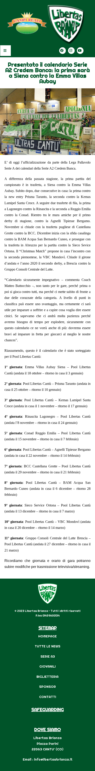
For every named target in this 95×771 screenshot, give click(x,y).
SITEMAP (47, 628)
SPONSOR (47, 686)
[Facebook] (62, 50)
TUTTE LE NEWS (47, 646)
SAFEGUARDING (47, 709)
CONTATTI (47, 697)
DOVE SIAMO (47, 729)
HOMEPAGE (47, 636)
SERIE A (46, 656)
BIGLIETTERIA (47, 676)
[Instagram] (71, 50)
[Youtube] (80, 50)
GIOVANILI (47, 666)
